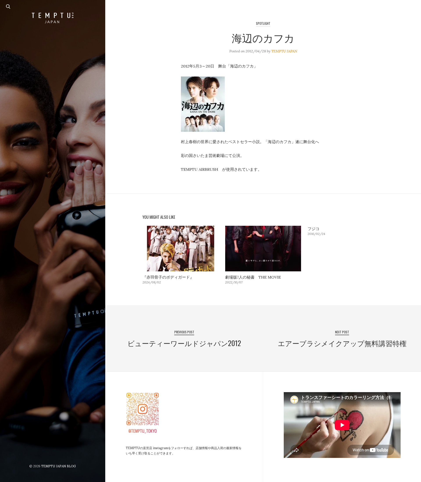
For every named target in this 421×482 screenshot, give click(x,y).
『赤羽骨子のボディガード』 (168, 277)
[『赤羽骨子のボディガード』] (181, 248)
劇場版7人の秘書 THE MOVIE (253, 277)
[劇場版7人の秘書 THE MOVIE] (263, 248)
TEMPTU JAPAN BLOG (58, 466)
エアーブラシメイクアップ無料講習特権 (342, 343)
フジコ (313, 228)
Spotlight (263, 23)
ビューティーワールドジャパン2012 (184, 343)
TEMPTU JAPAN (284, 51)
